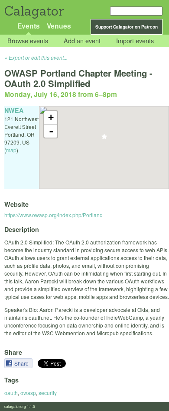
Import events (135, 40)
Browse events (27, 40)
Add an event (82, 40)
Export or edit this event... (38, 57)
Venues (59, 26)
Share (22, 363)
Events (28, 26)
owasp (28, 392)
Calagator (33, 11)
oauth (11, 392)
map (11, 150)
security (48, 392)
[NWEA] (104, 139)
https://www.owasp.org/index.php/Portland (53, 214)
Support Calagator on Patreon (126, 27)
